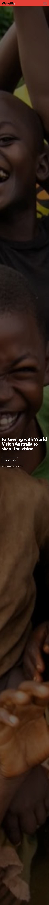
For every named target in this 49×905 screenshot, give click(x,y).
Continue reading (13, 466)
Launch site (10, 460)
